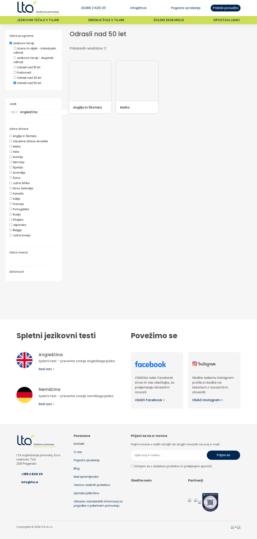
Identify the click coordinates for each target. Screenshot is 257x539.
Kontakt (79, 444)
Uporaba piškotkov (86, 493)
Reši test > (47, 369)
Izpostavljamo (226, 20)
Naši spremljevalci (86, 477)
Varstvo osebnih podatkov (92, 485)
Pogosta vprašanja (185, 8)
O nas (78, 452)
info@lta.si (138, 8)
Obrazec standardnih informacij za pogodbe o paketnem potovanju (98, 503)
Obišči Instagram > (207, 400)
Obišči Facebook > (150, 400)
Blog (77, 468)
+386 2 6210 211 (32, 474)
